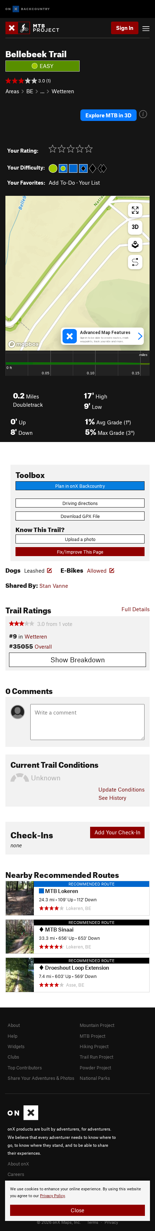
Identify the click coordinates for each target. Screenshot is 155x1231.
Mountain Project (97, 1025)
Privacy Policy (52, 1196)
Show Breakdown (77, 659)
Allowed (97, 570)
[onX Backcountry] (27, 9)
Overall (43, 646)
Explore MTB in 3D (108, 115)
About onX (18, 1164)
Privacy (111, 1222)
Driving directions (80, 503)
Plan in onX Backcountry (80, 486)
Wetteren (63, 91)
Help (12, 1036)
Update (121, 789)
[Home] (35, 28)
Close (77, 1210)
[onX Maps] (23, 1118)
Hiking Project (94, 1046)
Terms (92, 1222)
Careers (16, 1174)
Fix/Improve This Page (80, 552)
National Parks (95, 1078)
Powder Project (95, 1067)
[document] (77, 1201)
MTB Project (92, 1036)
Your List (89, 182)
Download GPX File (80, 516)
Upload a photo (80, 539)
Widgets (16, 1046)
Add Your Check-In (117, 832)
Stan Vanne (53, 585)
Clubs (13, 1057)
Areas (12, 91)
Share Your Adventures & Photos (41, 1078)
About (14, 1025)
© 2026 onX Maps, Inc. (59, 1222)
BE (29, 91)
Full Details (135, 609)
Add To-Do (62, 182)
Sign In (124, 27)
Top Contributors (25, 1067)
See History (112, 797)
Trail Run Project (96, 1057)
